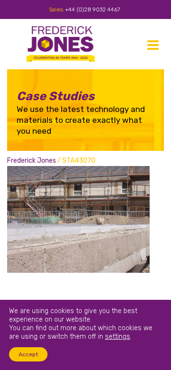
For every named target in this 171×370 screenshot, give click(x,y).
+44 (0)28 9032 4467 (92, 9)
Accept (28, 354)
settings (117, 337)
